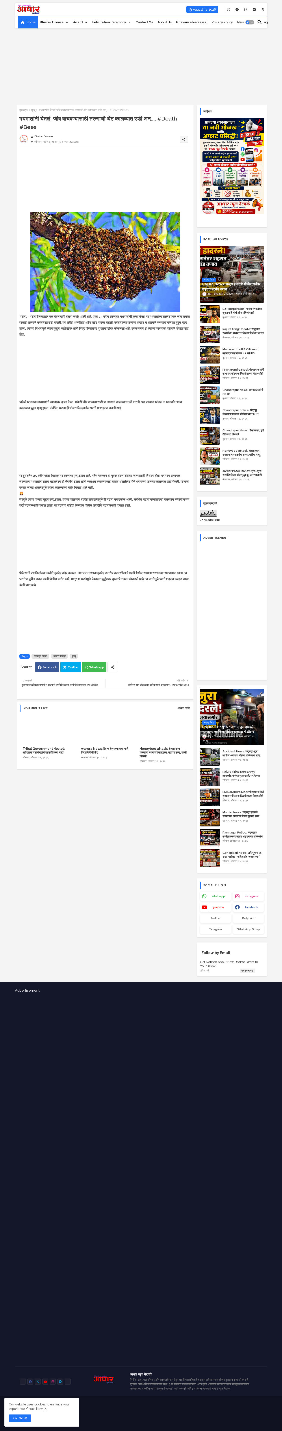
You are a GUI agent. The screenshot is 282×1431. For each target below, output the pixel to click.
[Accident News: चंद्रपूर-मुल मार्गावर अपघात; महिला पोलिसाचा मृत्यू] (210, 757)
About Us (165, 22)
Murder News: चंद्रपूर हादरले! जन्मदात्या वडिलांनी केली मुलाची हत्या (241, 814)
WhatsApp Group (248, 929)
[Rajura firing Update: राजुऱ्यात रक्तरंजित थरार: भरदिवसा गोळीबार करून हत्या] (210, 334)
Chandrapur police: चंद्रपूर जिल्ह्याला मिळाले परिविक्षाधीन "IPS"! (241, 412)
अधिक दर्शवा (184, 708)
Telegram (215, 929)
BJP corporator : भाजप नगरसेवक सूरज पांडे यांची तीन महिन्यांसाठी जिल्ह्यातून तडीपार (242, 312)
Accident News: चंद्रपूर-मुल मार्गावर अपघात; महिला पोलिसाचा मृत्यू (241, 753)
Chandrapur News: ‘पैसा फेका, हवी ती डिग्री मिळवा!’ (243, 432)
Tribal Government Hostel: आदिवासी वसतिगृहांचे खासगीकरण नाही (44, 750)
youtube (218, 907)
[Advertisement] (141, 65)
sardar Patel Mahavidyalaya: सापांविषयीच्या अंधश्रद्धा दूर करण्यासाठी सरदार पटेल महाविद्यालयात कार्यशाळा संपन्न (242, 477)
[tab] (28, 22)
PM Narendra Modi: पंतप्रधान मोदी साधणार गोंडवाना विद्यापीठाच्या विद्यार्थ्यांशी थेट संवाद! (243, 373)
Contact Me (144, 22)
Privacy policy (222, 22)
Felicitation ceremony (109, 22)
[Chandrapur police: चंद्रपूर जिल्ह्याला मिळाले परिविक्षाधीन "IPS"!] (210, 415)
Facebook (50, 667)
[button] (249, 22)
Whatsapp (96, 667)
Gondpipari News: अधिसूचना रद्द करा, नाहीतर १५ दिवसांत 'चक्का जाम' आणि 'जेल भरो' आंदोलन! (242, 856)
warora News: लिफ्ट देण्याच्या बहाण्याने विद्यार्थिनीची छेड (104, 750)
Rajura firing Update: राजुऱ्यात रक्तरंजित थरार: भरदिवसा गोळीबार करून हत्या (243, 333)
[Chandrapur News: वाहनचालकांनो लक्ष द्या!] (210, 395)
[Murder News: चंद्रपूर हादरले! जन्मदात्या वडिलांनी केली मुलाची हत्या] (210, 817)
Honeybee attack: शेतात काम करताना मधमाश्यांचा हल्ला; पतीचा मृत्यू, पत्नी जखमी (163, 752)
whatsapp (218, 896)
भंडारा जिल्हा (59, 656)
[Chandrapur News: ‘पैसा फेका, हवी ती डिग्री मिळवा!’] (210, 436)
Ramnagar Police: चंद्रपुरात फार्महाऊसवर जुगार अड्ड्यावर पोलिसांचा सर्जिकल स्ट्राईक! (243, 836)
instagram (251, 896)
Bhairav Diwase (52, 22)
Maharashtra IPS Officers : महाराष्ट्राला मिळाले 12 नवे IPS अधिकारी (240, 353)
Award (78, 22)
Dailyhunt (248, 918)
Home (30, 22)
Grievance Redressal (191, 22)
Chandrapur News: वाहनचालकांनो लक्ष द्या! (243, 391)
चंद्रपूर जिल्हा (40, 656)
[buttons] (228, 9)
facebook (251, 907)
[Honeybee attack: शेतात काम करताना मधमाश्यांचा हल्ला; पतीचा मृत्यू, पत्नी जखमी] (210, 456)
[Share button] (113, 667)
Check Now (34, 1409)
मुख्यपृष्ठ (23, 110)
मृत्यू (33, 110)
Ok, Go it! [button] (20, 1418)
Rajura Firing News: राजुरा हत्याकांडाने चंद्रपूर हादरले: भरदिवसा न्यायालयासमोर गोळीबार (241, 775)
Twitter (73, 667)
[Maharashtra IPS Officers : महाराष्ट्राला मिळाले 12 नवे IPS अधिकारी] (210, 355)
